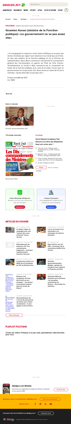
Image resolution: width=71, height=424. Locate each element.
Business (18, 10)
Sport (33, 10)
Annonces (7, 10)
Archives (38, 170)
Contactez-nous (46, 413)
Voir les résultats (53, 167)
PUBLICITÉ (35, 15)
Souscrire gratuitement (50, 399)
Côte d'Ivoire (50, 10)
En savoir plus (61, 389)
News (26, 10)
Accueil (8, 19)
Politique (24, 19)
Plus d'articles (14, 315)
